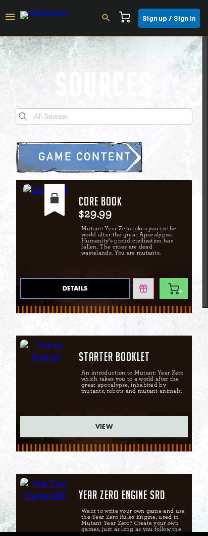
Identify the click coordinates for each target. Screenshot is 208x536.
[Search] (109, 18)
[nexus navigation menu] (10, 18)
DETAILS (75, 288)
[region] (104, 284)
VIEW (104, 427)
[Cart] (127, 18)
